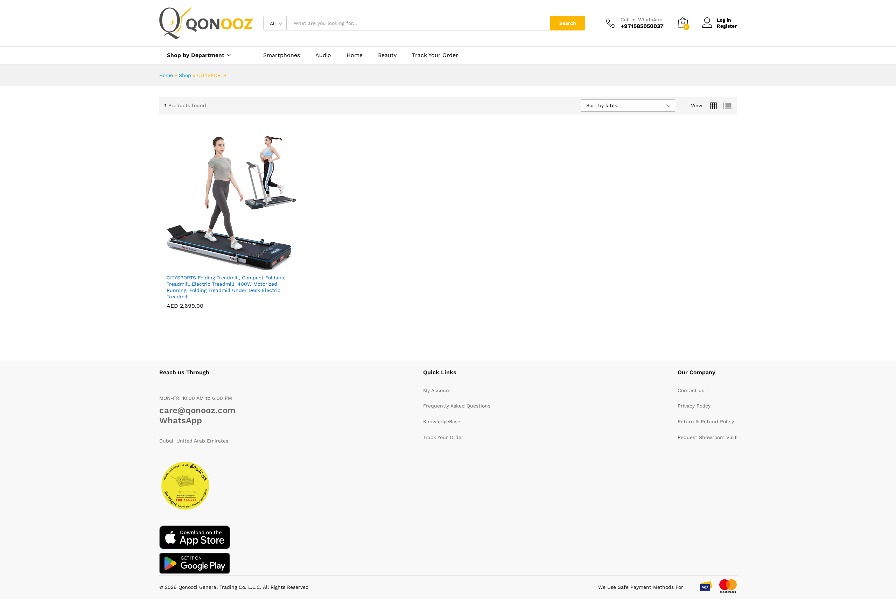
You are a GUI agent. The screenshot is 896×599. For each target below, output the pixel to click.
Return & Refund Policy (706, 421)
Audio (323, 55)
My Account (437, 390)
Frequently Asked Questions (456, 406)
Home (354, 55)
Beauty (387, 55)
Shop (185, 75)
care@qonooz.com (197, 410)
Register (727, 26)
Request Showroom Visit (707, 437)
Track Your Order (435, 55)
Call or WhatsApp (642, 19)
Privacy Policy (694, 406)
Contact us (691, 390)
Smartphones (281, 55)
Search (567, 23)
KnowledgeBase (441, 421)
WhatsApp (180, 420)
